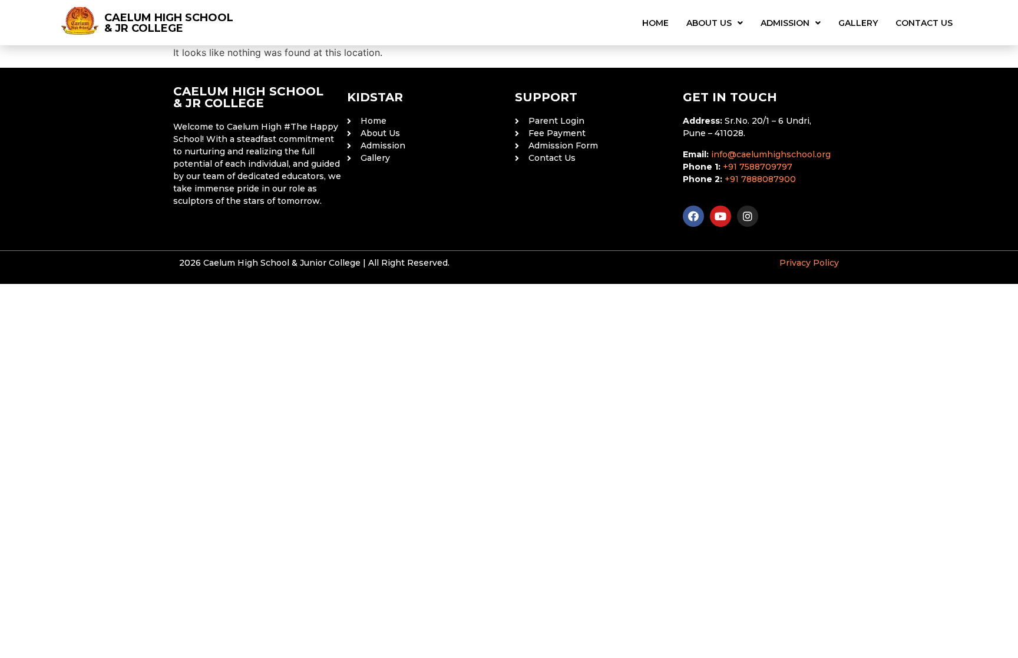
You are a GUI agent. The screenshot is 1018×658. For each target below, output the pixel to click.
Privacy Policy (809, 262)
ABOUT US (709, 23)
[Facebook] (693, 216)
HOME (655, 23)
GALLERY (858, 23)
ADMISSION (785, 23)
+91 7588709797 (757, 166)
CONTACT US (924, 23)
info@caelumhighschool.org (771, 154)
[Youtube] (720, 216)
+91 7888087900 (760, 179)
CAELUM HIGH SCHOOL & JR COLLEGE (168, 23)
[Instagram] (747, 216)
